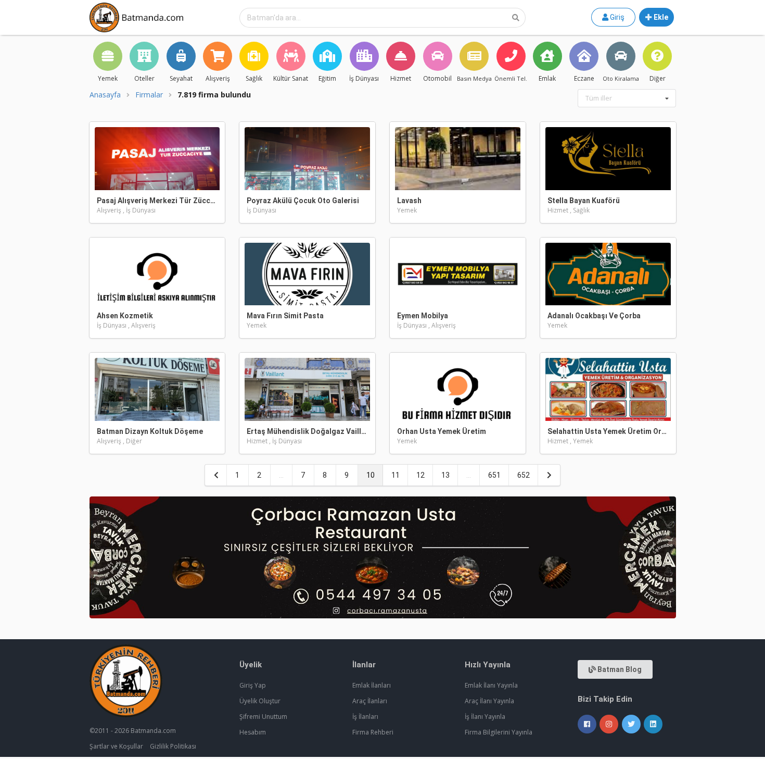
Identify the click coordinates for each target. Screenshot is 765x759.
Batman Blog (619, 669)
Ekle (660, 17)
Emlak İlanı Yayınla (491, 685)
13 (445, 475)
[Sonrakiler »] (549, 475)
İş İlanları (365, 716)
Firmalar (149, 94)
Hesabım (252, 732)
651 (494, 475)
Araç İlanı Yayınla (489, 700)
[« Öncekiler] (216, 475)
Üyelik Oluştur (259, 700)
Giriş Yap (252, 685)
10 (370, 475)
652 (523, 475)
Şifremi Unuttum (263, 716)
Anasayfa (105, 94)
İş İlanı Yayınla (485, 716)
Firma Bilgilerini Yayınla (498, 732)
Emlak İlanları (371, 685)
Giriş (616, 17)
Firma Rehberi (372, 732)
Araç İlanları (369, 700)
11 (395, 475)
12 (420, 475)
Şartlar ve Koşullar (116, 746)
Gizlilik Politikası (173, 746)
